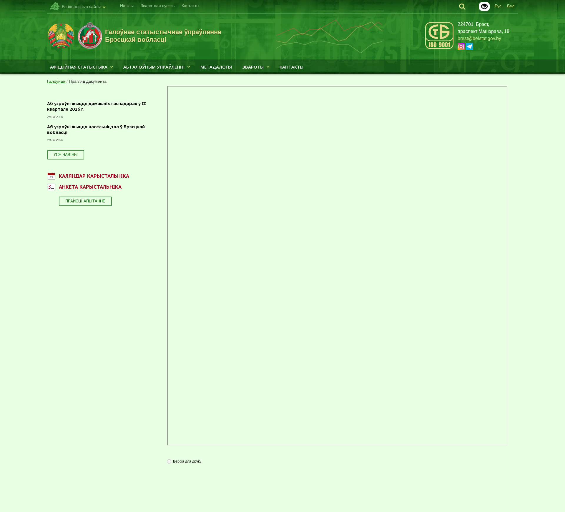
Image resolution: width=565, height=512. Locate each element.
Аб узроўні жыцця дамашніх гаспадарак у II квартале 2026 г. (96, 106)
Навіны (127, 5)
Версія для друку (187, 461)
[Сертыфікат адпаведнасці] (439, 47)
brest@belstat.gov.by (479, 38)
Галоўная (57, 81)
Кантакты (190, 5)
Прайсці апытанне (85, 201)
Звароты (253, 67)
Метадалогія (216, 67)
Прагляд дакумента (88, 81)
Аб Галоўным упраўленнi (154, 67)
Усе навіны (66, 154)
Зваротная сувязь (158, 5)
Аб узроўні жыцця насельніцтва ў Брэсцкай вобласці (96, 129)
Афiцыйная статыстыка (78, 67)
